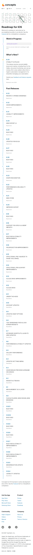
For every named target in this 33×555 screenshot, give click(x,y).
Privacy (19, 517)
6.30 (7, 121)
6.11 (7, 294)
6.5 (7, 350)
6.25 (7, 166)
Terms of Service (22, 519)
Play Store (5, 500)
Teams (19, 500)
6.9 (7, 311)
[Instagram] (9, 527)
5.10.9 (8, 424)
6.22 (7, 184)
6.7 (7, 331)
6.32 (7, 102)
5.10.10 (8, 415)
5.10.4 (8, 471)
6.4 (7, 359)
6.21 (7, 196)
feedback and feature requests (22, 77)
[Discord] (6, 527)
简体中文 (9, 551)
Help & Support (6, 514)
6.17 (7, 234)
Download (18, 8)
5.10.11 (8, 406)
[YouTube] (3, 527)
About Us (20, 514)
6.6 (7, 341)
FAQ (3, 521)
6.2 (7, 378)
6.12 (7, 285)
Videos (4, 517)
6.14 (7, 265)
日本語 (13, 551)
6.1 (7, 387)
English (4, 551)
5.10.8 (8, 432)
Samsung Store (6, 505)
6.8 (7, 320)
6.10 (7, 303)
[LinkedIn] (13, 527)
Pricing (19, 498)
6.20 (7, 205)
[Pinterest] (16, 527)
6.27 (7, 148)
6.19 (7, 214)
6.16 (7, 245)
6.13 (7, 276)
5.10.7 (8, 441)
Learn (24, 8)
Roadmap (20, 505)
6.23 (7, 175)
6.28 (7, 139)
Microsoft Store (6, 503)
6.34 (7, 59)
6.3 (7, 368)
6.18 (7, 223)
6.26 (7, 157)
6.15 (7, 254)
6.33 (7, 93)
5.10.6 (8, 452)
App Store (5, 498)
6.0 (7, 396)
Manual (4, 519)
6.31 (7, 111)
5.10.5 (8, 462)
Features (4, 34)
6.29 (7, 130)
